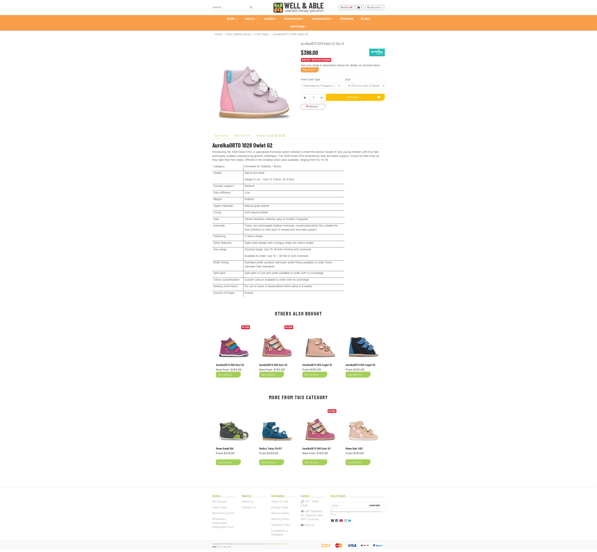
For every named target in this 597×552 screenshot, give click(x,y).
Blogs (365, 18)
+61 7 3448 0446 (310, 503)
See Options (225, 374)
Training (346, 18)
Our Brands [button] (293, 18)
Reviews (261, 135)
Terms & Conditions (362, 511)
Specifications (242, 135)
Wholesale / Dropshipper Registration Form (223, 523)
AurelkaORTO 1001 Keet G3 (273, 365)
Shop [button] (231, 18)
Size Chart (308, 69)
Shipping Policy (280, 524)
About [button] (250, 18)
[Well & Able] (298, 7)
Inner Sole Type (310, 79)
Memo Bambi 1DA (225, 448)
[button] (313, 106)
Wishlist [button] (345, 7)
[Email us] (332, 520)
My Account (373, 7)
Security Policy (280, 519)
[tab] (221, 135)
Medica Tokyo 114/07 (270, 448)
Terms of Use (279, 501)
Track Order (219, 507)
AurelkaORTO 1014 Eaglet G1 (317, 365)
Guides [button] (269, 18)
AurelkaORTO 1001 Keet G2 (230, 365)
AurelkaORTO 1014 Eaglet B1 (360, 365)
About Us (247, 501)
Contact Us (249, 507)
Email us (309, 525)
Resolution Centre (223, 513)
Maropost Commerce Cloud (275, 544)
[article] (233, 351)
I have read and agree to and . (356, 512)
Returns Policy (280, 513)
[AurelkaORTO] (377, 52)
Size (347, 79)
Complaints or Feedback (279, 532)
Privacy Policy (279, 507)
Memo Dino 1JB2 (354, 448)
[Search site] (251, 7)
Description (222, 135)
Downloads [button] (321, 18)
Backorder (352, 97)
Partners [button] (297, 26)
